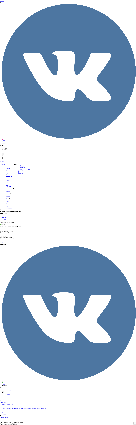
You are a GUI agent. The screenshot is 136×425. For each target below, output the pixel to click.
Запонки (6, 190)
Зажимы (7, 185)
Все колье (7, 198)
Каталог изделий (3, 164)
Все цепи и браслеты (9, 208)
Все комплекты (8, 203)
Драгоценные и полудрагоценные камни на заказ (25, 408)
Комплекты (3, 218)
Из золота (7, 174)
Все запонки (8, 193)
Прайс (19, 171)
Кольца (7, 165)
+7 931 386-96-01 (8, 156)
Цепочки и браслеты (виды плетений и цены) (37, 408)
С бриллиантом (8, 191)
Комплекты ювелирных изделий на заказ (25, 169)
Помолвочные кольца (9, 403)
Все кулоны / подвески (9, 176)
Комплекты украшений (4, 405)
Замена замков (44, 408)
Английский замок (8, 179)
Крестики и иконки (8, 186)
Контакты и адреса (20, 173)
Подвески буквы (8, 173)
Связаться (2, 415)
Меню (16, 164)
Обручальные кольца (4, 403)
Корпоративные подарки (27, 409)
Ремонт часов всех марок (14, 409)
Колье (20, 168)
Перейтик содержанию (2, 1)
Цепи (7, 206)
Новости (3, 413)
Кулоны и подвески (22, 166)
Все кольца (7, 170)
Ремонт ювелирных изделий (15, 408)
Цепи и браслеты (4, 219)
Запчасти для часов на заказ (20, 409)
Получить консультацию (3, 223)
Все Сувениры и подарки (9, 188)
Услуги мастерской (20, 170)
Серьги (6, 177)
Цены (2, 412)
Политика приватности (3, 417)
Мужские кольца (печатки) (10, 404)
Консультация (2, 161)
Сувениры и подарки (8, 183)
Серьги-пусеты (8, 180)
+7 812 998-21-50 (9, 152)
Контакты (7, 417)
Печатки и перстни (8, 168)
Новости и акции (20, 172)
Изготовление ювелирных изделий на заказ (7, 408)
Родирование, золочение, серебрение (6, 409)
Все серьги (7, 182)
